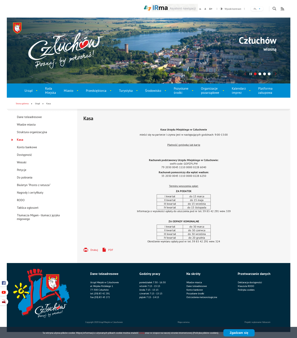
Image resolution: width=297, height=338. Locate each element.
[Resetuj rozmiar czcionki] (205, 8)
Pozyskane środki (183, 92)
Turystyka (128, 93)
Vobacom (266, 322)
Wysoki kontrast (230, 8)
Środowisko (155, 93)
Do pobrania (24, 177)
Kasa (20, 139)
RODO (21, 200)
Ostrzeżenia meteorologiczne (201, 297)
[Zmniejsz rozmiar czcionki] (200, 8)
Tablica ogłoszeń (27, 207)
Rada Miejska (50, 90)
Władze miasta (26, 124)
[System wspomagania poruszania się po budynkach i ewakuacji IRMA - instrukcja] (174, 10)
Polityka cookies (246, 289)
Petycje (21, 170)
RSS (282, 8)
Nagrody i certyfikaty (30, 192)
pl (258, 9)
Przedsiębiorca (97, 93)
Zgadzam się (239, 332)
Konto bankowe (27, 147)
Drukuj (94, 250)
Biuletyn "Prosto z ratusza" (33, 185)
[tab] (255, 74)
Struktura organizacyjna (32, 132)
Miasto (72, 93)
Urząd (32, 93)
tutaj (141, 332)
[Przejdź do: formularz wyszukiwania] (274, 9)
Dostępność (24, 155)
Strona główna (22, 103)
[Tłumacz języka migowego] (147, 8)
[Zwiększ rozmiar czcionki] (210, 8)
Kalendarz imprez (241, 92)
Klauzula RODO (246, 286)
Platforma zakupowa (265, 90)
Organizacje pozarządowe (211, 92)
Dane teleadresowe (29, 117)
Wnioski (21, 162)
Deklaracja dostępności (250, 282)
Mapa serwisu (184, 322)
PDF (110, 250)
